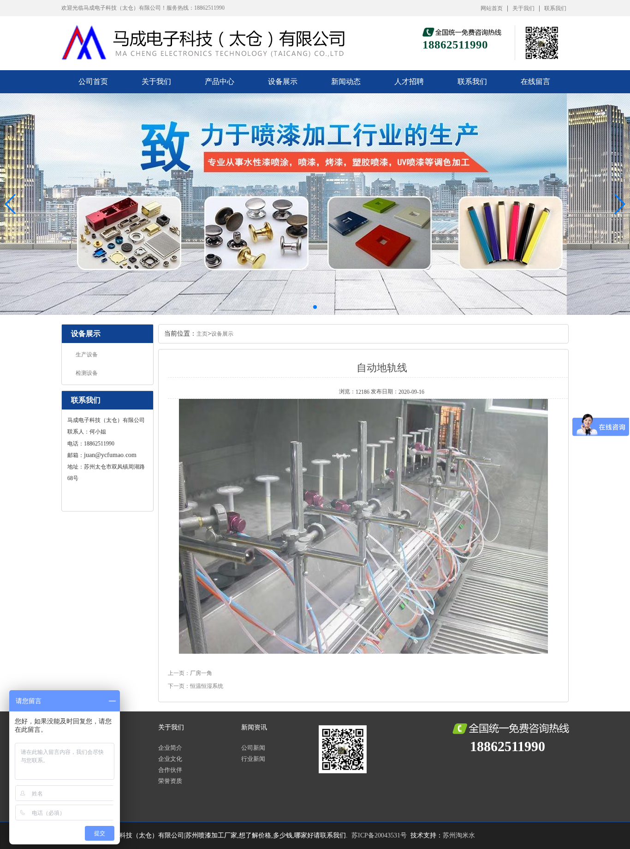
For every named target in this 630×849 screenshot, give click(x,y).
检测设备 (87, 373)
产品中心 (219, 81)
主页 (202, 334)
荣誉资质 (170, 780)
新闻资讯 (254, 727)
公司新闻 (253, 747)
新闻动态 (346, 81)
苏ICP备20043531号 (379, 835)
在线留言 (535, 81)
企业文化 (170, 758)
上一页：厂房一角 (190, 673)
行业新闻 (253, 758)
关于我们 (523, 8)
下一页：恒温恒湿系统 (195, 686)
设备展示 (282, 81)
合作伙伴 (170, 769)
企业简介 (170, 747)
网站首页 (492, 8)
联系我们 (555, 8)
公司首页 (93, 81)
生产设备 (87, 354)
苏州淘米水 (459, 835)
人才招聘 (409, 81)
